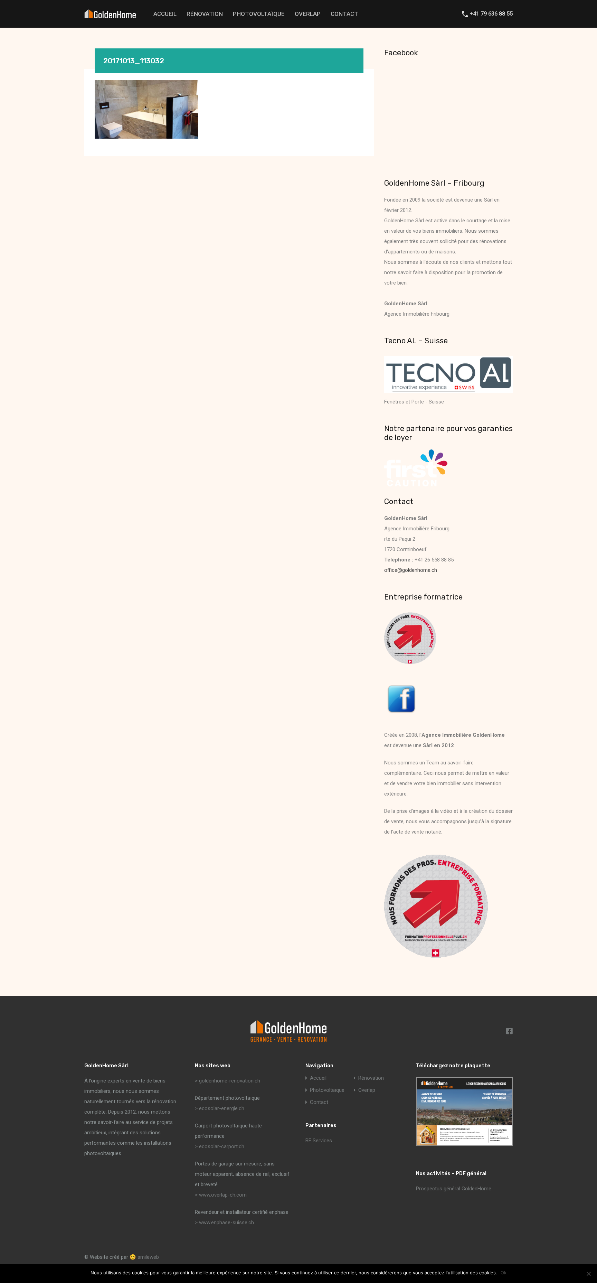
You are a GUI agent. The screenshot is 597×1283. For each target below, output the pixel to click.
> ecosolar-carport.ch (219, 1146)
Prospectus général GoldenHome (453, 1189)
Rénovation (205, 13)
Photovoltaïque (259, 13)
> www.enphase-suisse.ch (224, 1222)
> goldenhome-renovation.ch (227, 1081)
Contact (344, 13)
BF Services (318, 1140)
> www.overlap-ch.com (221, 1195)
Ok (503, 1272)
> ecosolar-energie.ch (219, 1108)
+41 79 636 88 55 (491, 13)
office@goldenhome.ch (410, 570)
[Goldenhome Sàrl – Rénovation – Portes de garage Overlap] (110, 15)
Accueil (165, 13)
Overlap (308, 13)
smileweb (148, 1257)
